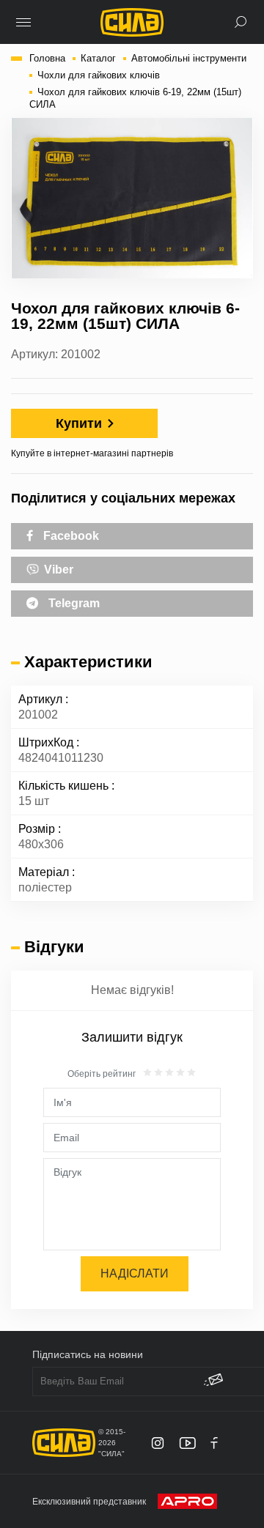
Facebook (69, 536)
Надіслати (134, 1273)
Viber (57, 569)
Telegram (72, 603)
